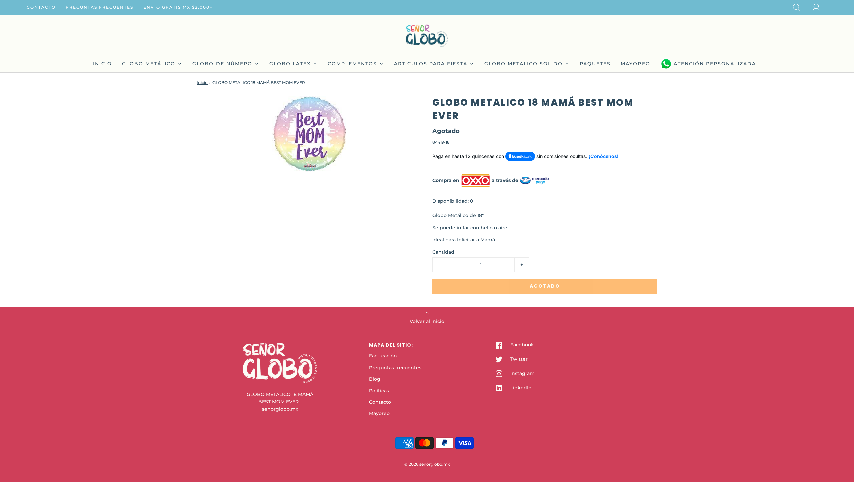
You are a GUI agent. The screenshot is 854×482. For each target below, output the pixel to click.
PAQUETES (595, 64)
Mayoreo (379, 413)
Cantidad (443, 252)
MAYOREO (635, 64)
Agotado (545, 286)
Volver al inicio (427, 321)
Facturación (383, 356)
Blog (374, 379)
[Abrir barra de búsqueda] (800, 7)
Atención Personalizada (715, 64)
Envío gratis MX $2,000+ (178, 7)
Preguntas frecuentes (99, 7)
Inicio (202, 82)
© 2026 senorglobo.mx (427, 464)
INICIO (102, 64)
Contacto (41, 7)
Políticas (379, 391)
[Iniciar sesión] (820, 7)
